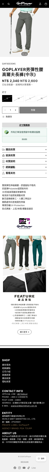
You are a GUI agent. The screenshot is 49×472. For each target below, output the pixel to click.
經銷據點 (10, 167)
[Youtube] (24, 467)
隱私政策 (6, 381)
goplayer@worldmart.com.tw (24, 406)
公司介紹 (6, 371)
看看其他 (10, 173)
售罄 (33, 110)
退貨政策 (10, 155)
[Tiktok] (28, 467)
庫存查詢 (6, 364)
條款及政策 (24, 462)
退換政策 (6, 375)
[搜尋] (8, 4)
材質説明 (10, 161)
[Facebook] (14, 467)
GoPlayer (27, 456)
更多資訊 (24, 139)
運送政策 (10, 149)
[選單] (3, 4)
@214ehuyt (22, 394)
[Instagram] (19, 467)
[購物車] (46, 4)
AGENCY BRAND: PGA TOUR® (17, 428)
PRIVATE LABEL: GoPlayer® (15, 425)
